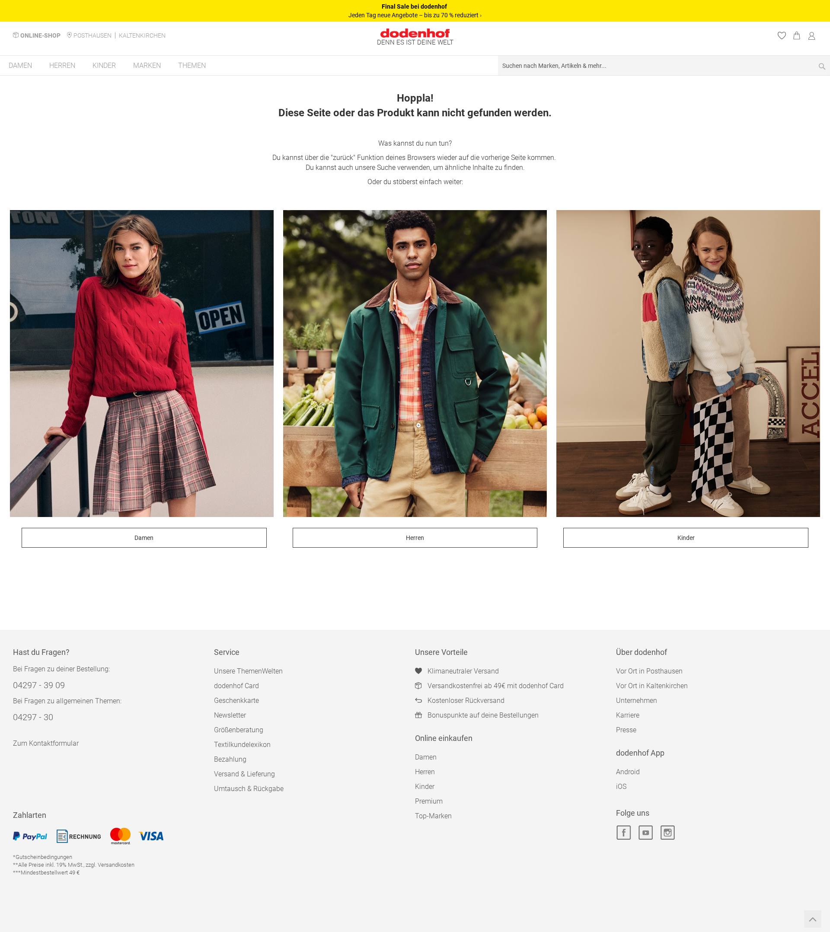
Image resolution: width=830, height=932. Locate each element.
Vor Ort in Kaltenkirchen (652, 686)
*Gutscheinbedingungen (42, 857)
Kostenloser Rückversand (466, 700)
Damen (143, 537)
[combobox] (664, 65)
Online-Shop (40, 35)
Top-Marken (433, 816)
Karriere (627, 715)
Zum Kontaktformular (46, 743)
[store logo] (415, 33)
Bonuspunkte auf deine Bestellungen (483, 715)
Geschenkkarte (236, 700)
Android (628, 772)
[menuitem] (20, 65)
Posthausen (92, 35)
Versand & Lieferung (244, 774)
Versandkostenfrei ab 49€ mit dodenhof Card (496, 686)
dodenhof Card (236, 686)
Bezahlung (230, 759)
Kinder (686, 537)
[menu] (415, 66)
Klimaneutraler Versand (463, 671)
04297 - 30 (33, 717)
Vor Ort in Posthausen (649, 671)
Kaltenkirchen (142, 35)
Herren (415, 537)
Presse (626, 730)
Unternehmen (636, 700)
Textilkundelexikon (242, 744)
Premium (429, 801)
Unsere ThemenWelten (248, 671)
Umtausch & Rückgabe (249, 789)
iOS (621, 786)
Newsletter (230, 715)
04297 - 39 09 (39, 685)
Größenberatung (238, 730)
